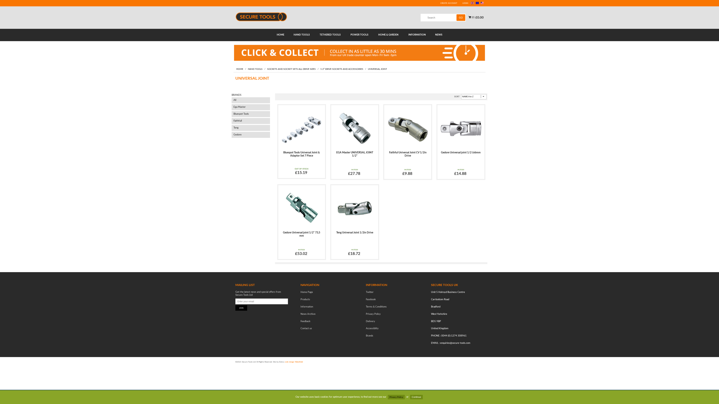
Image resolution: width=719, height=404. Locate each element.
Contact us (306, 328)
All (234, 100)
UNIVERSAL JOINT (377, 69)
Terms (376, 307)
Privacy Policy (396, 397)
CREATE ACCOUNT (448, 3)
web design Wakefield (294, 362)
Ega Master (239, 107)
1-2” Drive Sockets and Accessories (341, 69)
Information (307, 307)
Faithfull (237, 121)
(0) (472, 17)
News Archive (308, 314)
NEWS (438, 35)
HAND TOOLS (302, 35)
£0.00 (479, 17)
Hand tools (255, 69)
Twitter (370, 292)
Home (239, 69)
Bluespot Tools (241, 114)
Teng (236, 128)
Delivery (370, 321)
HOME (280, 35)
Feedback (305, 321)
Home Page (307, 292)
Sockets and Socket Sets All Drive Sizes (291, 69)
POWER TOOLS (359, 35)
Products (305, 299)
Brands (369, 336)
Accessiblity (372, 328)
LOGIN (465, 3)
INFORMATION (417, 35)
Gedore (237, 135)
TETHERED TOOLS (330, 35)
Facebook (371, 299)
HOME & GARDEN (388, 35)
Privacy (373, 314)
